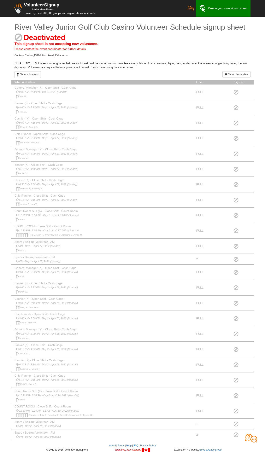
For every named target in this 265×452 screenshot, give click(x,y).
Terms (121, 445)
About (112, 445)
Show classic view (237, 74)
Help (129, 445)
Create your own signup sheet (227, 8)
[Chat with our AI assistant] (191, 8)
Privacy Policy (148, 445)
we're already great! (210, 449)
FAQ (136, 445)
